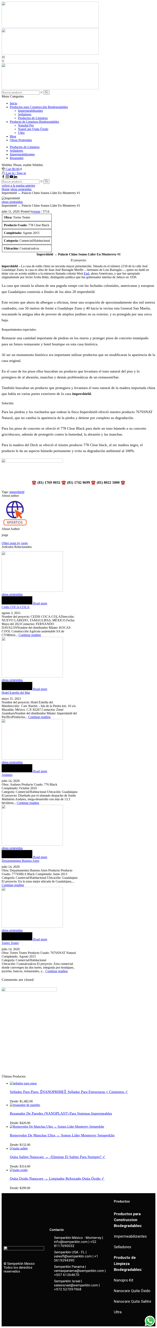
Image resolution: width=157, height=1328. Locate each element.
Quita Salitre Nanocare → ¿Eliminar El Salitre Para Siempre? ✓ (57, 1157)
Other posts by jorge (15, 543)
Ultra (21, 132)
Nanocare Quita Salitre (132, 1301)
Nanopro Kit (123, 1280)
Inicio (13, 103)
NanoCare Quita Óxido (33, 129)
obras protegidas (20, 189)
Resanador (17, 158)
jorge (37, 211)
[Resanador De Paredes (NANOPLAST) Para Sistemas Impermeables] (25, 1105)
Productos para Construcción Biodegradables (39, 107)
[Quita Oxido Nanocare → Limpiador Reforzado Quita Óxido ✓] (19, 1170)
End (86, 273)
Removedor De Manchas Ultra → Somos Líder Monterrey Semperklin (62, 1135)
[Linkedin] (15, 177)
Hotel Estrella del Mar (16, 692)
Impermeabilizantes (30, 110)
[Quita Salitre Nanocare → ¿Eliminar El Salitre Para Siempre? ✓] (19, 1148)
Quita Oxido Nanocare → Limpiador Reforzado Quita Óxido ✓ (57, 1178)
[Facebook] (4, 177)
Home (6, 189)
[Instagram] (8, 177)
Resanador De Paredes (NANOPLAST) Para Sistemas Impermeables (61, 1113)
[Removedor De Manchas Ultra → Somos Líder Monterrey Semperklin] (57, 1126)
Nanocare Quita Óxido (132, 1291)
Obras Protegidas (21, 140)
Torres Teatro (10, 943)
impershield (16, 492)
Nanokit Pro (26, 125)
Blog (13, 136)
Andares (7, 775)
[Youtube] (12, 177)
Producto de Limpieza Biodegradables (34, 121)
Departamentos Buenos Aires (20, 860)
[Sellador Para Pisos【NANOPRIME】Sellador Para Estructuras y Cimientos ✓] (23, 1083)
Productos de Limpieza (33, 118)
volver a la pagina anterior (18, 185)
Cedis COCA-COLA (15, 607)
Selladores (24, 114)
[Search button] (46, 92)
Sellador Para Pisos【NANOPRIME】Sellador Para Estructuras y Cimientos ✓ (69, 1092)
